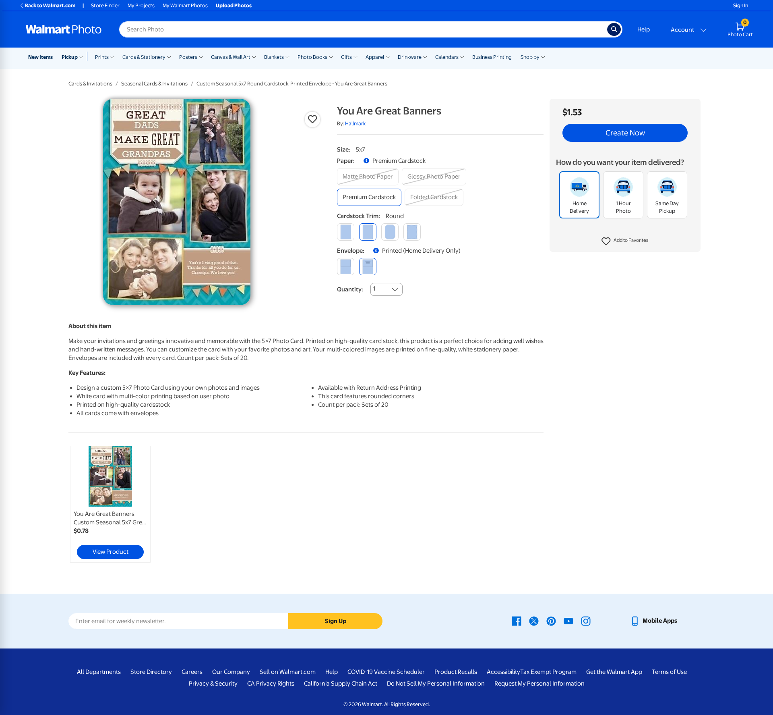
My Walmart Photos (185, 5)
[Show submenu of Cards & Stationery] (169, 56)
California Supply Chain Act (340, 683)
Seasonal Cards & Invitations (154, 84)
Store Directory (151, 672)
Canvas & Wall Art (230, 57)
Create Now (625, 133)
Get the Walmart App (614, 672)
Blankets (274, 57)
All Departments (99, 672)
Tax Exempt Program (548, 672)
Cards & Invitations (90, 84)
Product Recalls (455, 672)
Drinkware (410, 57)
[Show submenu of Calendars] (462, 56)
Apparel (375, 57)
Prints (102, 57)
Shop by (530, 57)
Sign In (740, 5)
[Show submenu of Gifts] (355, 56)
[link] (110, 504)
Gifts (346, 57)
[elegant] (390, 232)
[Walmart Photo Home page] (63, 29)
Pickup (70, 57)
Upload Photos (234, 5)
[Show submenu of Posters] (200, 56)
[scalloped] (412, 232)
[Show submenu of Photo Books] (331, 56)
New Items (40, 57)
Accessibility (503, 672)
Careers (192, 672)
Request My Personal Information (539, 683)
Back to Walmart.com (50, 5)
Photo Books (312, 57)
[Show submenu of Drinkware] (425, 56)
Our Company (231, 672)
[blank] (345, 266)
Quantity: (350, 289)
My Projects (141, 5)
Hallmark (355, 124)
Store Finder (105, 5)
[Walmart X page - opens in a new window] (534, 620)
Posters (188, 57)
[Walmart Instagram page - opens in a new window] (586, 620)
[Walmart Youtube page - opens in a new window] (568, 620)
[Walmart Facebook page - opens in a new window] (516, 620)
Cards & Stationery (143, 57)
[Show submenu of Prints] (112, 56)
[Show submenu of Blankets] (287, 56)
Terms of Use (669, 672)
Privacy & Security (213, 683)
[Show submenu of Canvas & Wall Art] (254, 56)
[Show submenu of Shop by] (543, 56)
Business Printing (492, 57)
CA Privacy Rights (270, 683)
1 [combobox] (374, 288)
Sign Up (335, 621)
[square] (345, 232)
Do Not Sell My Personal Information (436, 683)
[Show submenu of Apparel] (387, 56)
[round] (367, 232)
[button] (625, 242)
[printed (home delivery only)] (367, 266)
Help (643, 29)
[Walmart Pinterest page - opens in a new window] (551, 620)
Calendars (447, 57)
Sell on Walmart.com (288, 672)
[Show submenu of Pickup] (83, 56)
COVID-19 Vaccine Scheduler (386, 672)
